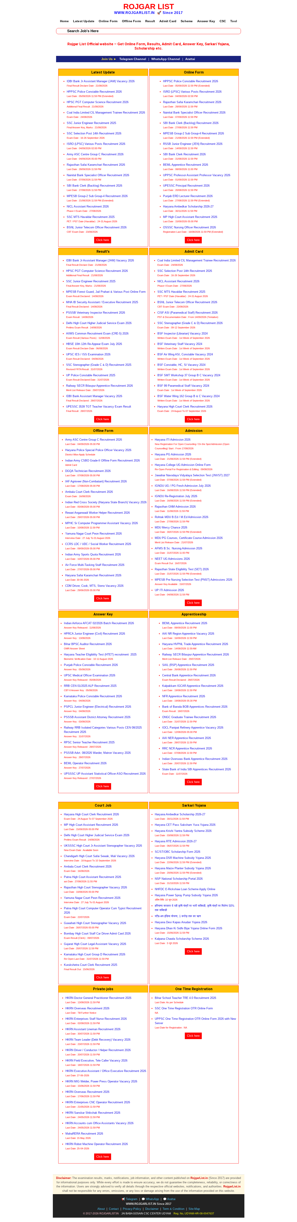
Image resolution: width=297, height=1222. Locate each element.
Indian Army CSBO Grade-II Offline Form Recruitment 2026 (103, 460)
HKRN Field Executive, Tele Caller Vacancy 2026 (96, 1060)
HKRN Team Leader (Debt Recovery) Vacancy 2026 (97, 1039)
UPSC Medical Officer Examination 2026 (89, 675)
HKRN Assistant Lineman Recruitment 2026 (92, 1029)
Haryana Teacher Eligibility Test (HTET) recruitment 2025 (100, 654)
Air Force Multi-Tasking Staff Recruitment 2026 (94, 565)
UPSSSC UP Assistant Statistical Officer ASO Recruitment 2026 (105, 773)
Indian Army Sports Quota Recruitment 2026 (93, 554)
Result (150, 21)
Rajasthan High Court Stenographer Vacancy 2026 (95, 887)
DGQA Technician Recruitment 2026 (88, 471)
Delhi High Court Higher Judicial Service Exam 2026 (99, 323)
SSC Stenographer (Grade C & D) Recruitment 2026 (190, 323)
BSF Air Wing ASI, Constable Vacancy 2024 (185, 354)
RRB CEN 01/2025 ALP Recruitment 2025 (90, 685)
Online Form (108, 21)
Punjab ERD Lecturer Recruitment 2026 (188, 196)
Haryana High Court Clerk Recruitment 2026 (184, 406)
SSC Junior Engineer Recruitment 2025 (91, 123)
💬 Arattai (169, 1199)
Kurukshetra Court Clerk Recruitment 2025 (90, 964)
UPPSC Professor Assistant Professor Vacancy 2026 (196, 175)
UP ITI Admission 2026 (169, 590)
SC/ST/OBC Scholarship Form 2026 (177, 851)
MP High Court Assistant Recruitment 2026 (190, 217)
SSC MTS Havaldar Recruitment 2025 (91, 217)
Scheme (187, 21)
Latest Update (84, 21)
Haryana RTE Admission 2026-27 (176, 841)
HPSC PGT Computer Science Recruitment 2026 (98, 102)
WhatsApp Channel (165, 59)
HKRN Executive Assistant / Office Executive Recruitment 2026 (105, 1071)
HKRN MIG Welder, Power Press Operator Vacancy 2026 (101, 1081)
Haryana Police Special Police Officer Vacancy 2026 (98, 450)
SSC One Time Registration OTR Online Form (184, 1008)
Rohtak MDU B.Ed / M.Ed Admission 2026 (181, 517)
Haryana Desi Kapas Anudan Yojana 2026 (181, 922)
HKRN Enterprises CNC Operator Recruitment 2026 (97, 1102)
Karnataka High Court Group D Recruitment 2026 (94, 954)
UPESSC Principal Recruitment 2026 (186, 185)
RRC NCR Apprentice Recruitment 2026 (187, 748)
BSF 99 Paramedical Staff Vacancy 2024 (183, 385)
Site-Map (194, 1208)
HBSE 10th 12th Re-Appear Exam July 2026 (94, 344)
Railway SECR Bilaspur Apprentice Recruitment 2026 (99, 385)
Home (64, 21)
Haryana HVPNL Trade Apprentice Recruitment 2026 (195, 644)
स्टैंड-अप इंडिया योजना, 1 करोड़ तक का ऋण (178, 916)
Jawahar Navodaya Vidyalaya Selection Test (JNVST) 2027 (192, 475)
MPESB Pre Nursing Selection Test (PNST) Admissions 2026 (193, 579)
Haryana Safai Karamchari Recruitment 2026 (93, 575)
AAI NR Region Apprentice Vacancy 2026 (188, 633)
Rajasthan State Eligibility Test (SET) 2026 (182, 569)
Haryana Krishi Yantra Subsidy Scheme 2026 (183, 830)
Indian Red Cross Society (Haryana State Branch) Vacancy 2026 (106, 502)
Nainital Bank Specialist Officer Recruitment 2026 (98, 175)
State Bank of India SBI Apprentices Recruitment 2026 (196, 769)
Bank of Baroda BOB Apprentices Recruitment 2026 (194, 706)
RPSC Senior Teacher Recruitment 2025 (89, 742)
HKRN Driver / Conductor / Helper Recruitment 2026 (98, 1050)
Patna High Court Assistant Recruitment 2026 (93, 877)
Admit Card (167, 21)
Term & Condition (173, 1208)
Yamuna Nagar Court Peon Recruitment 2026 (93, 533)
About (101, 1208)
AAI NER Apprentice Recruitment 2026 (186, 738)
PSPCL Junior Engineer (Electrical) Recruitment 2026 (97, 706)
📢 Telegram (129, 1199)
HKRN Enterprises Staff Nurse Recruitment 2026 (96, 1018)
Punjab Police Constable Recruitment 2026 (91, 665)
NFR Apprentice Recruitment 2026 (183, 696)
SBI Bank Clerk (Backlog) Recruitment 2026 (94, 185)
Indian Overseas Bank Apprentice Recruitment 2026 (194, 759)
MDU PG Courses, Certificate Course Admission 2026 (189, 538)
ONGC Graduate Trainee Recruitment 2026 (189, 717)
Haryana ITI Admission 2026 (172, 439)
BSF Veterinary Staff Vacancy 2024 (179, 344)
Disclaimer (152, 1208)
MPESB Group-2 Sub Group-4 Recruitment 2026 (97, 196)
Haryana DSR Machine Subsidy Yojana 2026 (183, 857)
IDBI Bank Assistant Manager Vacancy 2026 (94, 396)
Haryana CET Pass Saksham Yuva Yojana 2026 (185, 824)
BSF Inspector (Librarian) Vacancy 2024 (182, 333)
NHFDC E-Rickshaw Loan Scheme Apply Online (185, 889)
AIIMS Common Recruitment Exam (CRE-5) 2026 (97, 333)
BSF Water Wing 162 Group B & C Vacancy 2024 (188, 396)
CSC (223, 21)
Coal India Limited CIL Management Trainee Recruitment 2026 (106, 112)
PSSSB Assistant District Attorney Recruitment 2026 (97, 717)
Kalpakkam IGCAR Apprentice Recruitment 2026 (192, 685)
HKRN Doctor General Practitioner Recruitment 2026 (98, 998)
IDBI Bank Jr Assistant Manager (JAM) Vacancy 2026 (101, 81)
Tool (233, 21)
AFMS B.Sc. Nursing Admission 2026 (178, 548)
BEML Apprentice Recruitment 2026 (185, 164)
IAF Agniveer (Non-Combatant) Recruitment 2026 (96, 481)
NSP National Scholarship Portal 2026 (179, 878)
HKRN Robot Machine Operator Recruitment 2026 (96, 1144)
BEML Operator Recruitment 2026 (85, 763)
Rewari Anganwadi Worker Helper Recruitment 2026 (97, 512)
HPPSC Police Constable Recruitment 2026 (94, 91)
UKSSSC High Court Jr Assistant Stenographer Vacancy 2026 (103, 845)
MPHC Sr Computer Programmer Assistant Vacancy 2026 (101, 523)
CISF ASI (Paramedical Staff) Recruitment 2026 (187, 312)
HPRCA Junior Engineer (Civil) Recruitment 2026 (94, 633)
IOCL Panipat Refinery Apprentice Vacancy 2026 (192, 727)
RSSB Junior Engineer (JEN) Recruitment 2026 (192, 143)
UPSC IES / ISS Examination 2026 (88, 354)
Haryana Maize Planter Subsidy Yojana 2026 (183, 868)
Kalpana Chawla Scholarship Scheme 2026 (182, 938)
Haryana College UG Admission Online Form (183, 464)
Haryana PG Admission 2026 (173, 454)
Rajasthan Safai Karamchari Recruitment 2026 (96, 164)
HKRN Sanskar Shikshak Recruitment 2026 (93, 1112)
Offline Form (131, 21)
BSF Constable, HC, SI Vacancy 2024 (181, 364)
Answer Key (206, 21)
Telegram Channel (132, 59)
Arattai (190, 59)
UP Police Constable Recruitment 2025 (90, 375)
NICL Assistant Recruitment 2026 (88, 206)
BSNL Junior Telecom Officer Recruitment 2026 (97, 227)
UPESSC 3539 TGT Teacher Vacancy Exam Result (98, 406)
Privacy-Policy (132, 1208)
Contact (114, 1208)
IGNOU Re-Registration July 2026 (176, 496)
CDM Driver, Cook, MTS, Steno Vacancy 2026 (94, 585)
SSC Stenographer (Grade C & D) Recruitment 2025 (98, 364)
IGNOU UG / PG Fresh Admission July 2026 (183, 485)
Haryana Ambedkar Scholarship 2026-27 (188, 206)
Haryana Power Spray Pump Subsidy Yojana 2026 (186, 895)
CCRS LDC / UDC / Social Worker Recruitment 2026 (98, 544)
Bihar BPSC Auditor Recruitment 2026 (88, 644)
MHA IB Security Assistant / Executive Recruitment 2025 (102, 302)
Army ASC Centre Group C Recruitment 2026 (95, 154)
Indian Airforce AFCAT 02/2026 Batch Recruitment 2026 (99, 623)
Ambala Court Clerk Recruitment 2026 (89, 491)
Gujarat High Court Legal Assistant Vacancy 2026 (95, 944)
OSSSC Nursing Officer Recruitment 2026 (189, 227)
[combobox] (148, 31)
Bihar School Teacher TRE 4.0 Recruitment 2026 (185, 998)
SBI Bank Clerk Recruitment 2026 (184, 154)
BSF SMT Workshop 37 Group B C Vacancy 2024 (188, 375)
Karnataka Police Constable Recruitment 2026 (93, 696)
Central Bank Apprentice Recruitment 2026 (189, 675)
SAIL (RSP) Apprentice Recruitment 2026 (188, 665)
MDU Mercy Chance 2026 (171, 527)
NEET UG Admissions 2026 (172, 558)
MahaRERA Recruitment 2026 (84, 1133)
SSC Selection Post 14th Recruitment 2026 (94, 133)
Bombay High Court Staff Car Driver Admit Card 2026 (98, 933)
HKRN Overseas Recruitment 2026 (87, 1008)
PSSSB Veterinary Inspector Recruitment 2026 (95, 312)
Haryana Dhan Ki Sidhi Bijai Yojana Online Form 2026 (188, 928)
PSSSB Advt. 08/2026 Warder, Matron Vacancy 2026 (97, 752)
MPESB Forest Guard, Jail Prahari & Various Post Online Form (106, 291)
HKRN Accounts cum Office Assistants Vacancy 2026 (99, 1123)
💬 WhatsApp (150, 1199)
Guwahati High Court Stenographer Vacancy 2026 (95, 923)
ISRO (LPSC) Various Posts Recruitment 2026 (96, 143)
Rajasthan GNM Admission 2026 (175, 506)
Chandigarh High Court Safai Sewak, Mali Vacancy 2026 (99, 856)
